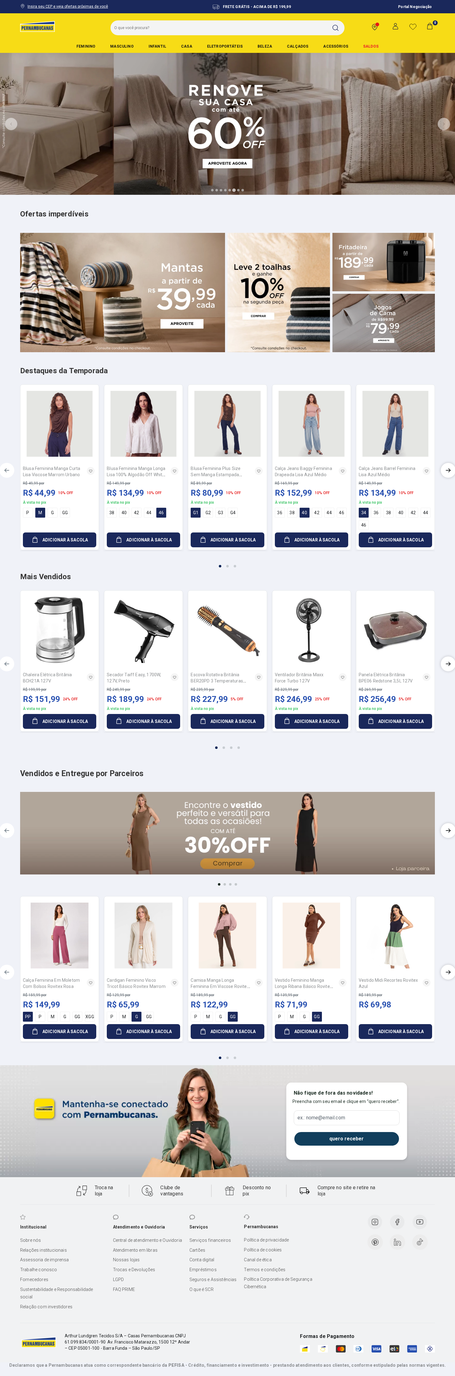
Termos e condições (264, 1269)
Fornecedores (34, 1279)
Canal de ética (257, 1259)
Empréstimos (203, 1269)
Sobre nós (30, 1240)
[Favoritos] (412, 27)
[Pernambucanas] (37, 26)
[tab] (212, 190)
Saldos (371, 46)
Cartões (197, 1250)
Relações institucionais (43, 1250)
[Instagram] (374, 1222)
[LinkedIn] (397, 1242)
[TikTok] (420, 1242)
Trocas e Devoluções (134, 1269)
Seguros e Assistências (213, 1279)
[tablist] (227, 562)
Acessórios (335, 46)
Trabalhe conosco (38, 1269)
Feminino (85, 46)
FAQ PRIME (124, 1289)
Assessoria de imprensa (44, 1259)
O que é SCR (201, 1289)
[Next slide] (444, 124)
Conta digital (201, 1259)
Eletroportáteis (225, 46)
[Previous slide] (11, 124)
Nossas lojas (126, 1259)
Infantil (157, 46)
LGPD (118, 1279)
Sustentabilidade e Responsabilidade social (56, 1293)
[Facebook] (397, 1222)
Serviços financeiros (210, 1240)
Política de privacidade (266, 1239)
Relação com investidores (46, 1306)
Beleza (265, 46)
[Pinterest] (375, 1242)
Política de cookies (263, 1249)
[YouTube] (419, 1222)
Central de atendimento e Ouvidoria (147, 1240)
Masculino (121, 46)
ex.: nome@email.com (321, 1117)
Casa (186, 46)
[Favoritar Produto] (90, 470)
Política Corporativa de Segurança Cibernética (278, 1283)
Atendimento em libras (135, 1250)
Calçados (297, 46)
